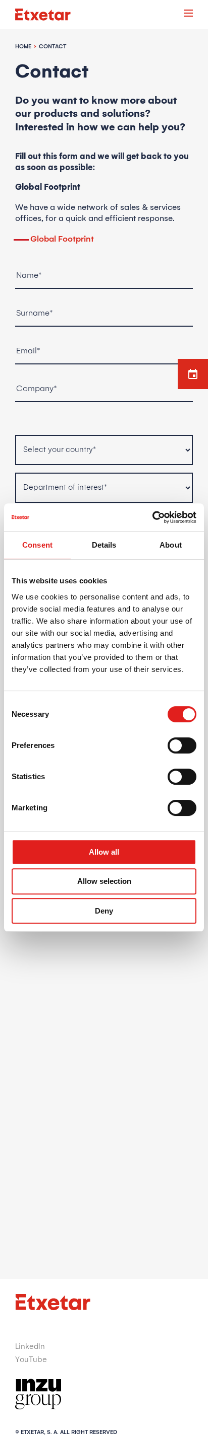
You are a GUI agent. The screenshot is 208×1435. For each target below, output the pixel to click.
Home (23, 47)
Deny (104, 911)
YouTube (31, 1359)
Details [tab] (104, 545)
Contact (52, 47)
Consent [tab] (37, 545)
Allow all (104, 852)
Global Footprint (62, 239)
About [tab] (171, 545)
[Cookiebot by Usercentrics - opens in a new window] (152, 517)
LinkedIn (30, 1346)
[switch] (182, 745)
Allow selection (104, 881)
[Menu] (188, 14)
